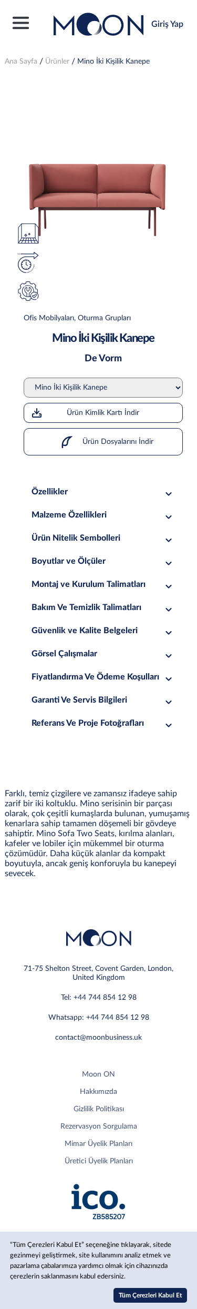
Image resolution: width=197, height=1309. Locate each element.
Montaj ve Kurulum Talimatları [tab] (89, 584)
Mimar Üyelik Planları (98, 1144)
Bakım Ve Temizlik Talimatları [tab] (86, 607)
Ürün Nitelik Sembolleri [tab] (76, 538)
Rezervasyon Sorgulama (98, 1126)
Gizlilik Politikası (99, 1109)
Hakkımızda (98, 1091)
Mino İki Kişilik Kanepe (113, 61)
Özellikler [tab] (50, 492)
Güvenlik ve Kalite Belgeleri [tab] (85, 630)
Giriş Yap (167, 24)
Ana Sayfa (21, 61)
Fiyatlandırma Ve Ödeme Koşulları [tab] (95, 677)
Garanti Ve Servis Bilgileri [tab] (79, 700)
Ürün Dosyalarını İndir (116, 441)
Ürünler (57, 61)
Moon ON (98, 1074)
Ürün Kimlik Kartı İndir (103, 413)
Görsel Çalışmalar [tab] (64, 654)
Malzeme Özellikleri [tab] (69, 515)
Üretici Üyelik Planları (99, 1161)
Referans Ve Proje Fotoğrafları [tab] (88, 723)
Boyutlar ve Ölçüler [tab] (69, 561)
